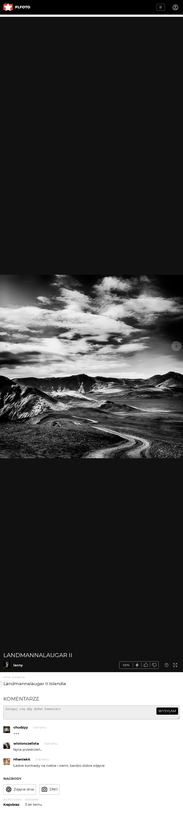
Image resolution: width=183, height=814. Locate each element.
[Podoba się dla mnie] (145, 665)
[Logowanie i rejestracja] (175, 7)
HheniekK (21, 759)
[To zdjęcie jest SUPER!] (137, 665)
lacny (18, 665)
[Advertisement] (91, 48)
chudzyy (20, 727)
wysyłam (167, 711)
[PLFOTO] (16, 7)
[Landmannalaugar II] (6, 665)
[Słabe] (154, 665)
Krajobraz (11, 804)
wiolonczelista (26, 743)
